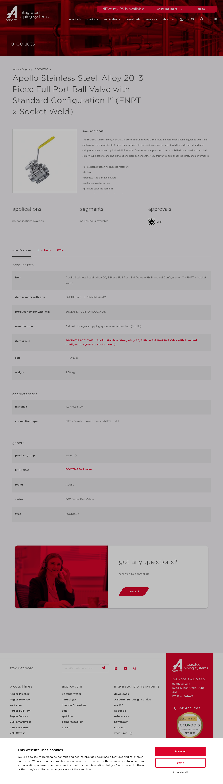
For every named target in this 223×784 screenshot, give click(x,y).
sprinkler (67, 716)
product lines (21, 686)
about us (168, 19)
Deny (180, 762)
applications (111, 19)
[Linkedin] (116, 668)
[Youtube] (125, 668)
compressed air (72, 722)
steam (66, 727)
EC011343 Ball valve (79, 469)
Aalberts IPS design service (132, 699)
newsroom (121, 722)
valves (16, 69)
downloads (132, 19)
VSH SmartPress (20, 722)
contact (119, 727)
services (151, 19)
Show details (180, 772)
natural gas (69, 699)
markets (92, 19)
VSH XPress (17, 733)
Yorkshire (16, 705)
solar (65, 711)
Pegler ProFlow (20, 699)
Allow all (180, 751)
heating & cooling (74, 705)
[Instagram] (135, 668)
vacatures (120, 733)
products (75, 19)
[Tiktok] (144, 668)
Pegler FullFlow (20, 711)
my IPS (118, 705)
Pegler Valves (19, 716)
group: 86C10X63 (36, 69)
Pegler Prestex (20, 694)
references (121, 716)
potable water (71, 694)
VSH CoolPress (20, 727)
